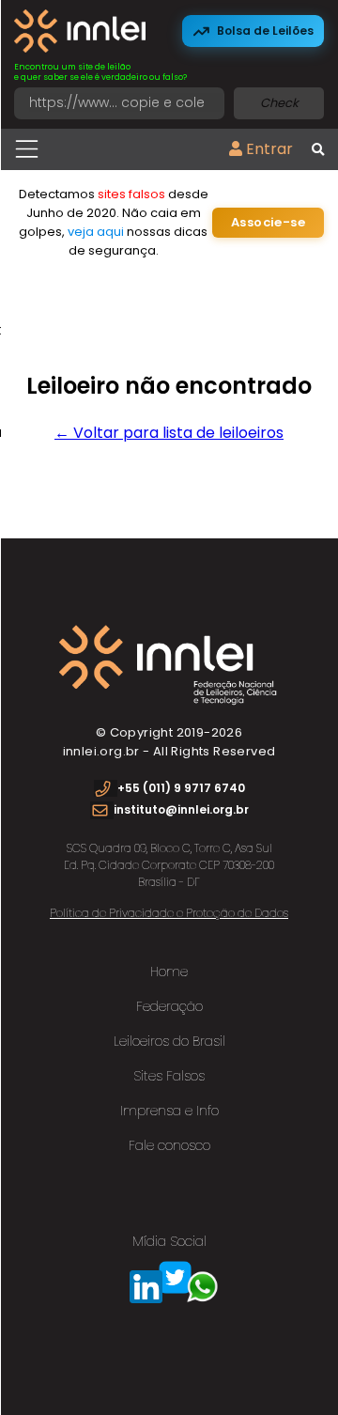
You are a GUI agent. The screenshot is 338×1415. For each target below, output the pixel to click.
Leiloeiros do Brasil (169, 1041)
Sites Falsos (169, 1075)
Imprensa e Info (169, 1110)
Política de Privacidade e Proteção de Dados (169, 913)
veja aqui (96, 232)
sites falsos (131, 194)
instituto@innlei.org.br (181, 809)
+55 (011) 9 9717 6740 (181, 788)
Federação (169, 1006)
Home (169, 971)
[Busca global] (318, 150)
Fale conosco (169, 1145)
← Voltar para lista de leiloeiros (169, 432)
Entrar (267, 149)
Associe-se (268, 222)
